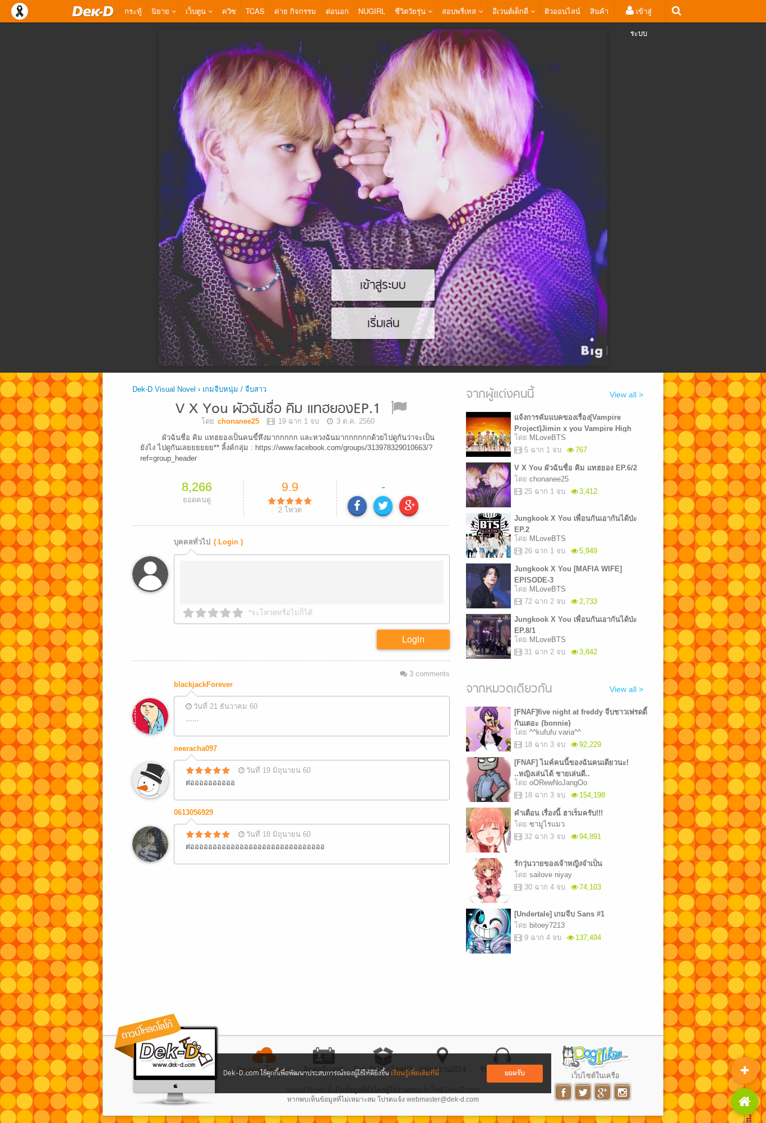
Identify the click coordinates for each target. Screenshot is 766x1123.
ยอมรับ (515, 1073)
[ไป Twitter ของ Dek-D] (583, 1092)
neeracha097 (195, 748)
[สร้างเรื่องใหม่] (744, 1070)
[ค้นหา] (677, 11)
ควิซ (229, 11)
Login (413, 638)
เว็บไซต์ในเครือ (595, 1075)
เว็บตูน (197, 11)
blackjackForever (203, 684)
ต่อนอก (337, 11)
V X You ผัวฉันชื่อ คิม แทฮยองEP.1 (278, 409)
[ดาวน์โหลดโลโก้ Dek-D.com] (167, 1060)
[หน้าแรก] (93, 11)
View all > (626, 394)
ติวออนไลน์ (562, 11)
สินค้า (599, 11)
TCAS (255, 11)
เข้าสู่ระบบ (641, 22)
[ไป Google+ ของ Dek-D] (603, 1092)
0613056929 (193, 812)
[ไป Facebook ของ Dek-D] (564, 1092)
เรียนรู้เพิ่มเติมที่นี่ (415, 1073)
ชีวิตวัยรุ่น (411, 11)
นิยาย (161, 11)
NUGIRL (371, 11)
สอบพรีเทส (460, 11)
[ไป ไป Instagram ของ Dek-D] (623, 1092)
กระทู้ (133, 11)
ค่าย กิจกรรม (295, 11)
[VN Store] (744, 1101)
